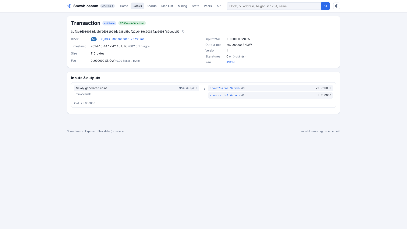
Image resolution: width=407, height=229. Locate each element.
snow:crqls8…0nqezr (225, 95)
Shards (152, 6)
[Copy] (183, 31)
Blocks (137, 6)
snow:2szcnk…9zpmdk (225, 88)
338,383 (104, 39)
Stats (195, 6)
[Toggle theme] (336, 6)
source (329, 131)
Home (124, 6)
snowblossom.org (312, 131)
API (219, 6)
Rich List (167, 6)
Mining (182, 6)
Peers (208, 6)
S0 (93, 39)
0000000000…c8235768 (128, 39)
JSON (230, 62)
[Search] (325, 6)
